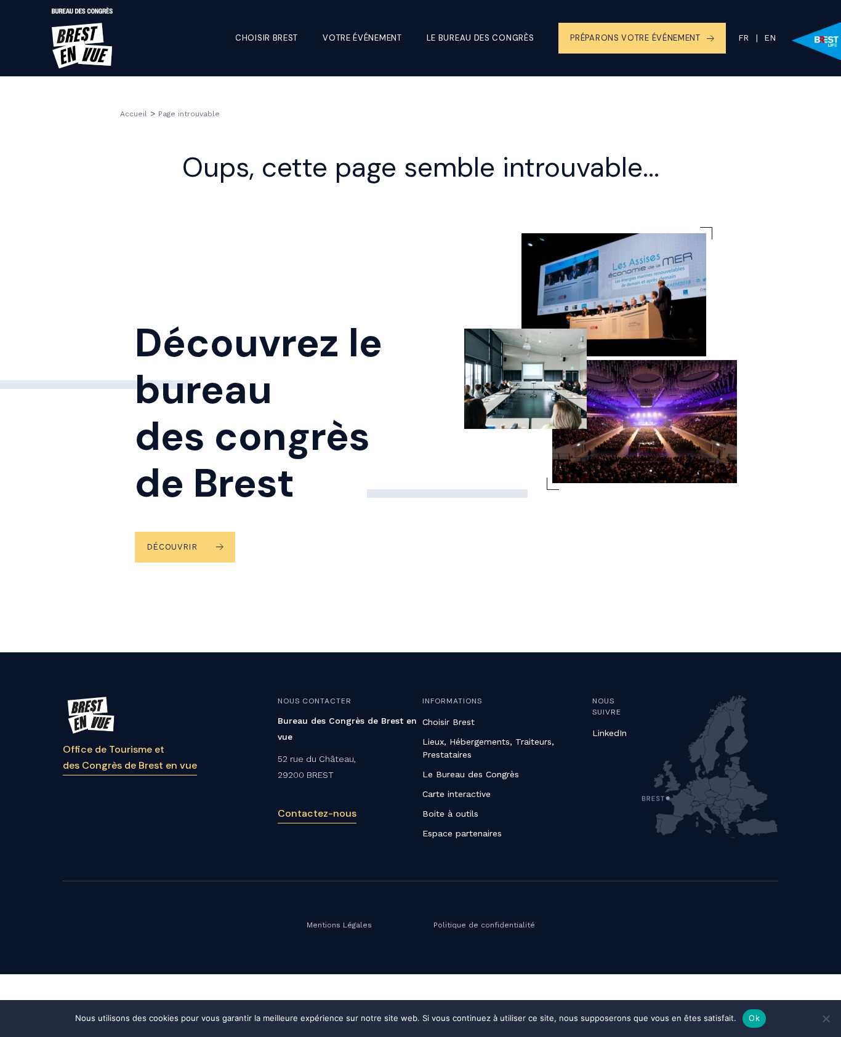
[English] (763, 38)
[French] (743, 38)
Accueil (133, 114)
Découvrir (172, 546)
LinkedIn (609, 733)
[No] (825, 1018)
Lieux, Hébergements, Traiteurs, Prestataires (488, 748)
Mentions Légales (339, 925)
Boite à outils (450, 814)
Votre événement (362, 38)
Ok (754, 1018)
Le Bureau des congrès (480, 38)
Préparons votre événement (635, 38)
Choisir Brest (266, 38)
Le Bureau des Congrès (470, 774)
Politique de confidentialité (484, 925)
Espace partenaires (462, 833)
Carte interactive (456, 794)
